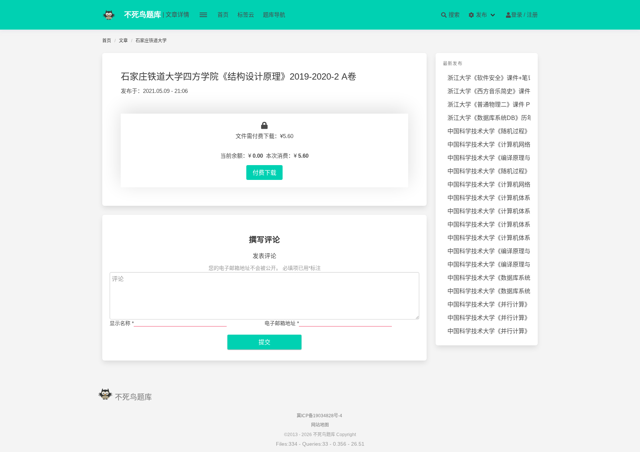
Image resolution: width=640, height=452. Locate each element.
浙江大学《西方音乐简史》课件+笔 (488, 91)
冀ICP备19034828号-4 (319, 415)
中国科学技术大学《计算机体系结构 (488, 198)
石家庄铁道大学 (151, 40)
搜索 (453, 14)
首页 (223, 14)
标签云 (245, 14)
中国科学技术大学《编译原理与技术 (488, 158)
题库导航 (274, 14)
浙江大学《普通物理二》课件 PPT (488, 104)
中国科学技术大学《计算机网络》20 (488, 184)
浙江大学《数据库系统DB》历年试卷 (488, 118)
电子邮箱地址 (281, 323)
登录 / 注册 (524, 14)
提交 (264, 342)
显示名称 (122, 323)
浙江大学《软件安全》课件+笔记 (488, 78)
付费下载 (264, 172)
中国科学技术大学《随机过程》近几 (488, 131)
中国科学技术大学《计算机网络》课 (488, 144)
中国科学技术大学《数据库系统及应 (488, 278)
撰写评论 (264, 239)
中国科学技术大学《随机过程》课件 (488, 171)
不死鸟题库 (133, 397)
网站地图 (320, 425)
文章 (123, 40)
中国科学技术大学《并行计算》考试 (488, 304)
